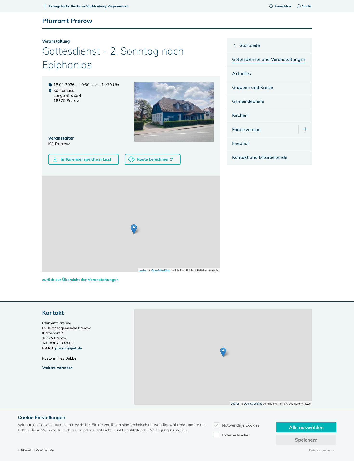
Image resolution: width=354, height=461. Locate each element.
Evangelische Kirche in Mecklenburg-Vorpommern (88, 6)
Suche (307, 6)
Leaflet (143, 270)
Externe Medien (236, 435)
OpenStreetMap (160, 270)
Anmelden (282, 6)
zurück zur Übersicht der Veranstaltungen (80, 279)
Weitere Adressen (57, 367)
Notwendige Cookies (241, 425)
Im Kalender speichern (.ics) (86, 159)
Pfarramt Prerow (67, 21)
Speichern (306, 440)
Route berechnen (152, 159)
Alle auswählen (306, 427)
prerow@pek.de (68, 348)
